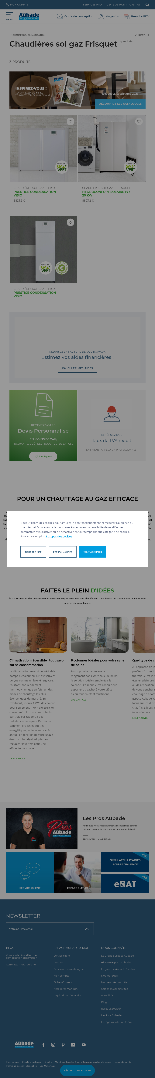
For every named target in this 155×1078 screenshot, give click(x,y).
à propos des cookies (59, 536)
